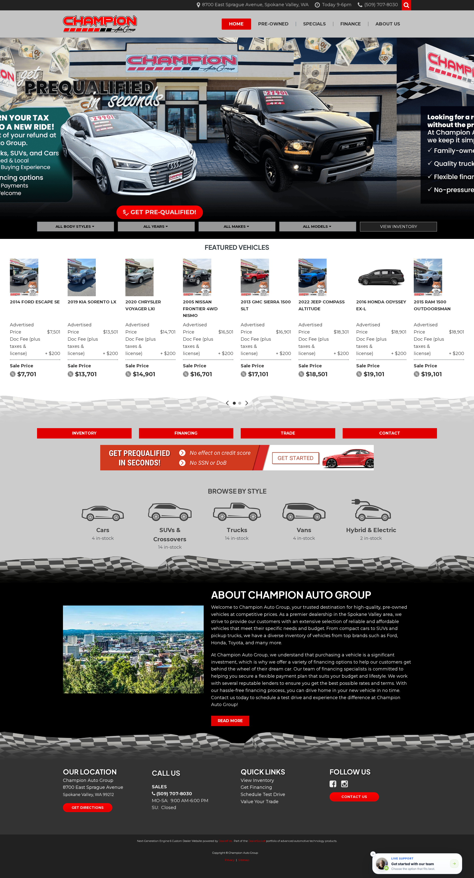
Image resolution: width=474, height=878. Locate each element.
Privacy (230, 860)
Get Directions (88, 807)
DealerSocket (256, 841)
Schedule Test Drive (263, 794)
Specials (314, 24)
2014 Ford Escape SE (35, 301)
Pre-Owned (273, 24)
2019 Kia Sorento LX (92, 301)
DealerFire (225, 841)
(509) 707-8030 (174, 793)
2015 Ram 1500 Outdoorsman (432, 305)
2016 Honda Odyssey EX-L (381, 305)
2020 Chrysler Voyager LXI (143, 305)
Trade (288, 433)
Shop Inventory (241, 210)
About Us (387, 24)
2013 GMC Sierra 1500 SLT (266, 305)
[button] (406, 5)
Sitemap (243, 860)
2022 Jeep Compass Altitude (321, 305)
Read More (230, 720)
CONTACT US (354, 796)
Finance (350, 24)
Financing (186, 433)
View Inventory (398, 226)
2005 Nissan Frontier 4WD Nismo (200, 308)
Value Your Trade (259, 801)
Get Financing (256, 787)
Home (236, 24)
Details (22, 387)
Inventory (84, 433)
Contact (389, 433)
